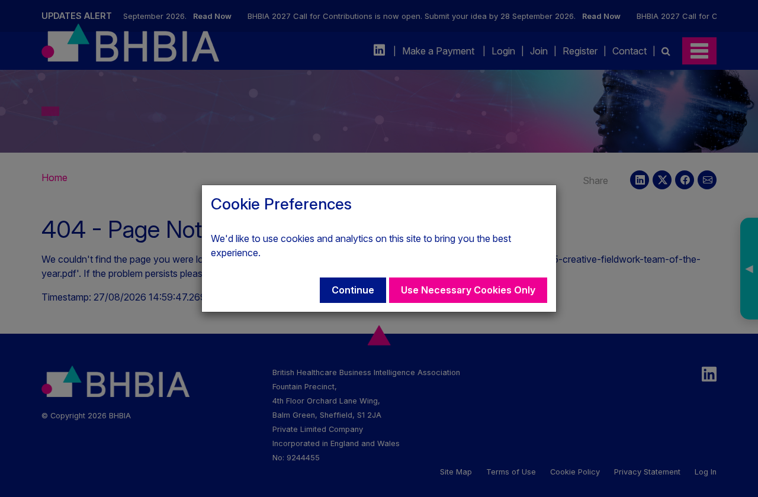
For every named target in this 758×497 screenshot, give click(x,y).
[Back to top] (724, 463)
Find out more (292, 253)
